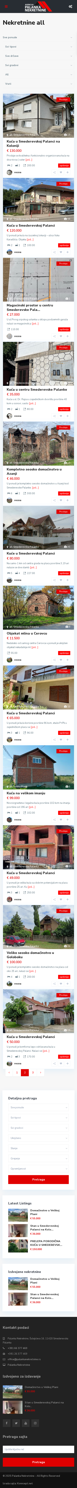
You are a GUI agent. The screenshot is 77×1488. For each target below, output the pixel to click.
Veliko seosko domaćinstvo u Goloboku (30, 955)
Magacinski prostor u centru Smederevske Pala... (30, 307)
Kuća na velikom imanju (26, 793)
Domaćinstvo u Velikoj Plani (41, 1387)
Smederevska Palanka (26, 135)
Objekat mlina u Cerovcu (27, 633)
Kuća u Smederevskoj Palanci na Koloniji (33, 143)
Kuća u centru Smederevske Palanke (37, 389)
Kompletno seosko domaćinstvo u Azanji (34, 471)
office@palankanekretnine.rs (24, 1359)
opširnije (64, 165)
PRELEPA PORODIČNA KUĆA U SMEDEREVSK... (46, 1243)
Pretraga (38, 1179)
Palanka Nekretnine (19, 1365)
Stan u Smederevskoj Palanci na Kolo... (44, 1227)
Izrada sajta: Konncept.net (18, 1483)
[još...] (28, 159)
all (11, 135)
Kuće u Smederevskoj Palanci (31, 553)
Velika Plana (20, 786)
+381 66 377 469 (17, 1348)
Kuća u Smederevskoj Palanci (31, 225)
